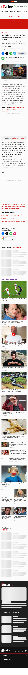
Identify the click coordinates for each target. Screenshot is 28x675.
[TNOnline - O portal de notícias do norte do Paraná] (7, 6)
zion (11, 218)
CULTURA (11, 215)
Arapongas (12, 11)
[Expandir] (26, 664)
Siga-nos (21, 53)
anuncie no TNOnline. (18, 138)
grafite (19, 215)
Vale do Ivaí (18, 11)
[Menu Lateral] (2, 11)
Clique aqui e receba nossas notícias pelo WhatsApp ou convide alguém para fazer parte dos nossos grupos (13, 206)
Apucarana (6, 11)
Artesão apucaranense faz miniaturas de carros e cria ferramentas (12, 109)
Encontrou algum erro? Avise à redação (13, 221)
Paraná (23, 11)
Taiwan (4, 218)
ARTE (4, 215)
